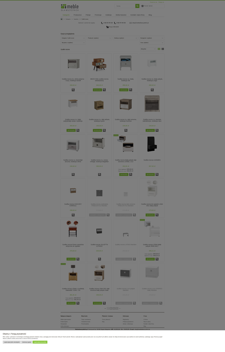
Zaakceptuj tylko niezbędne (12, 342)
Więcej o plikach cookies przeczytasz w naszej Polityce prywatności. (20, 338)
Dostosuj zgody (26, 342)
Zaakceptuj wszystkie (40, 342)
